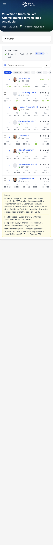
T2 (45, 72)
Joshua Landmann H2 (27, 164)
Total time (17, 72)
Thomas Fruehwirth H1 (28, 107)
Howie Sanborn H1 (26, 150)
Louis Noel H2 (24, 135)
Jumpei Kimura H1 (26, 178)
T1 (33, 72)
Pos (6, 72)
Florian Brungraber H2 (27, 92)
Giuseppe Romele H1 (27, 121)
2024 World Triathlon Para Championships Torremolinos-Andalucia (22, 17)
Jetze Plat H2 (24, 78)
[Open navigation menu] (4, 4)
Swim (27, 72)
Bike (39, 72)
